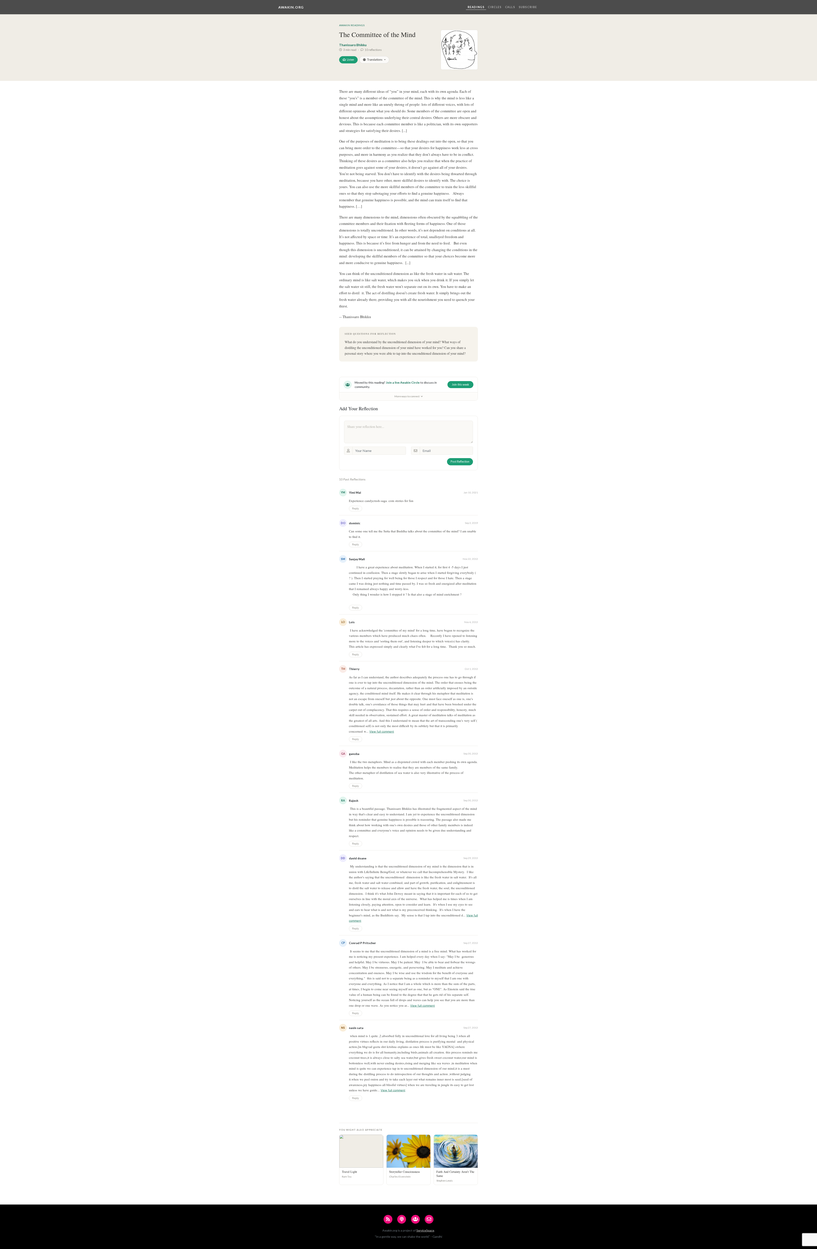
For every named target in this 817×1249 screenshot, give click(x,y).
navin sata (356, 1028)
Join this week (460, 384)
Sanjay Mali (357, 559)
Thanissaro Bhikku (353, 45)
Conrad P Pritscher (362, 943)
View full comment (381, 731)
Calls (510, 7)
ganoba (354, 754)
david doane (357, 858)
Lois (352, 622)
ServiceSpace (425, 1230)
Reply (355, 508)
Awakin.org (291, 7)
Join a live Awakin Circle (403, 382)
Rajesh (353, 800)
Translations (374, 59)
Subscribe (528, 7)
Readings (476, 7)
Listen (350, 59)
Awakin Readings (352, 25)
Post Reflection (460, 461)
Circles (494, 7)
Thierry (354, 669)
